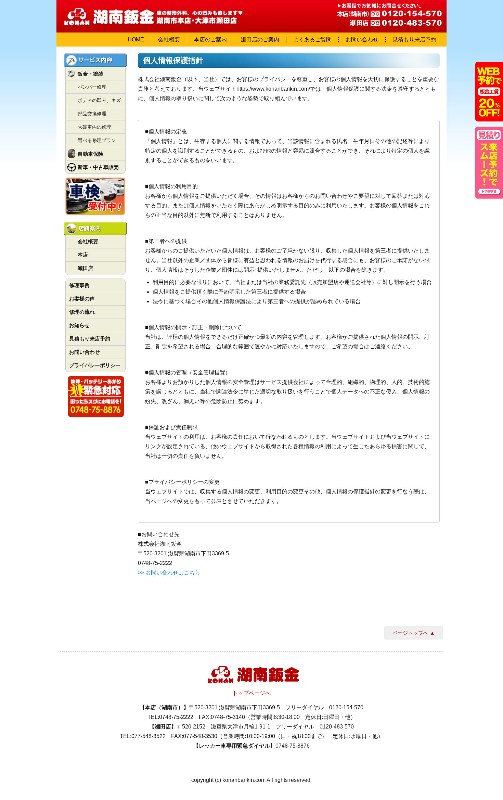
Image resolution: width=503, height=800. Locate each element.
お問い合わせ (362, 39)
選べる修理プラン (97, 140)
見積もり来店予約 (414, 39)
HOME (136, 39)
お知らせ (79, 325)
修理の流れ (82, 312)
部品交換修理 (92, 113)
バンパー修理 (92, 87)
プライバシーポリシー (94, 365)
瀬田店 (85, 268)
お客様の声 (82, 298)
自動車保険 (90, 154)
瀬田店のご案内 (260, 39)
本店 (83, 255)
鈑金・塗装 (90, 74)
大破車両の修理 (94, 127)
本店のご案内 (210, 39)
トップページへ (251, 693)
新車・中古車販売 (98, 167)
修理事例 (79, 285)
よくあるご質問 (312, 39)
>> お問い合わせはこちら (169, 573)
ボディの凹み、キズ (99, 100)
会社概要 (169, 39)
